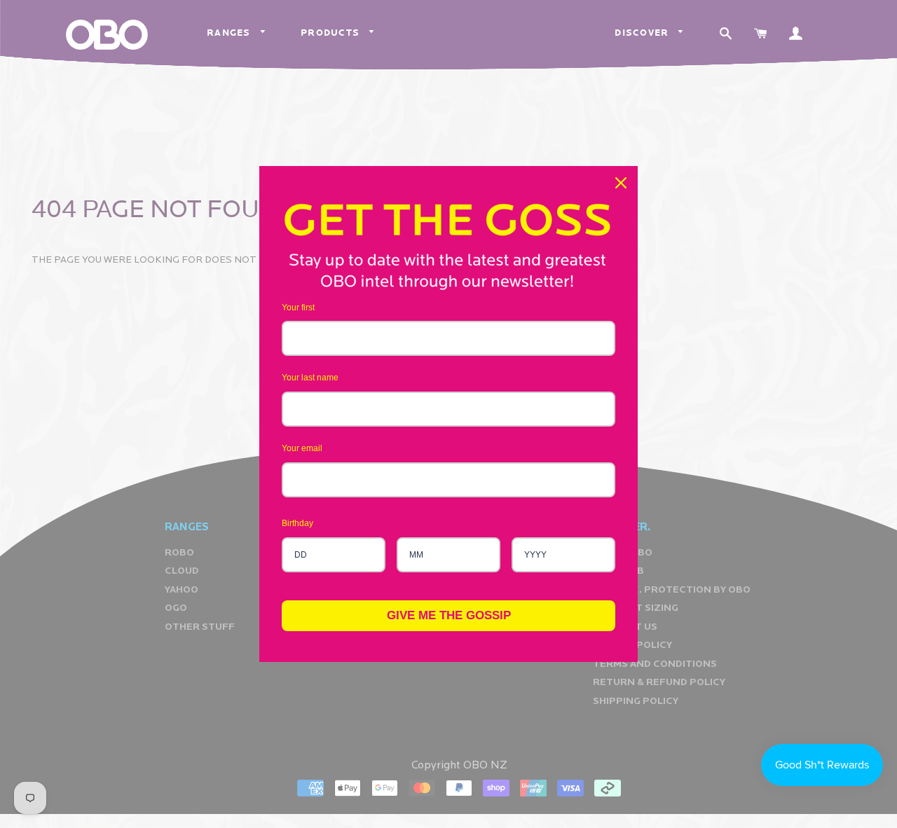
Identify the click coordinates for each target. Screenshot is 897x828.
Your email (302, 448)
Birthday (297, 523)
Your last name (310, 377)
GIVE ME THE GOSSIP (449, 615)
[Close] (621, 183)
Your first (298, 307)
